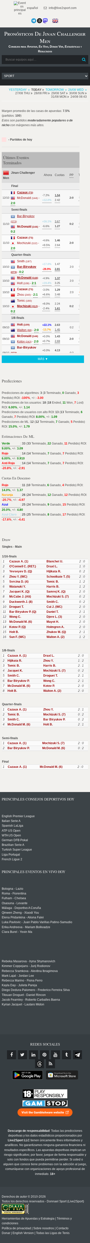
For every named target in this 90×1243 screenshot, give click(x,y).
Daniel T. (52, 612)
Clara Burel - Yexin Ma (17, 932)
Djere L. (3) (54, 617)
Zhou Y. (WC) (18, 576)
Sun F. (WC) (17, 637)
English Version (23, 1233)
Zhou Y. (48, 660)
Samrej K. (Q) (56, 591)
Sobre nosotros (43, 1228)
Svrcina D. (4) (18, 581)
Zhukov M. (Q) (56, 632)
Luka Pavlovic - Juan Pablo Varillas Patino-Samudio (37, 922)
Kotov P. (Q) (17, 627)
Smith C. (52, 602)
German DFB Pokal (15, 840)
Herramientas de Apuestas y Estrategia (28, 1218)
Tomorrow (55, 89)
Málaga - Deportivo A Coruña (21, 908)
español (32, 8)
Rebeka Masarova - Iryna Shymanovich (28, 961)
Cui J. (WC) (54, 607)
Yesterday (18, 89)
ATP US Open (11, 830)
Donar (6, 1233)
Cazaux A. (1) (18, 561)
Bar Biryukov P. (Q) (22, 612)
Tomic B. (52, 581)
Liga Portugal (11, 854)
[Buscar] (84, 59)
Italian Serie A (11, 821)
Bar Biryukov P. (19, 681)
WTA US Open (11, 835)
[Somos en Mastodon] (45, 20)
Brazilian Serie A (13, 845)
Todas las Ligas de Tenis (53, 1233)
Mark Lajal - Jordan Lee (18, 975)
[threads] (39, 1063)
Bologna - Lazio (12, 888)
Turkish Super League (17, 849)
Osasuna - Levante (15, 903)
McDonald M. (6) (20, 621)
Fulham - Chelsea (14, 898)
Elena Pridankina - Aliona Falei (23, 917)
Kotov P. (49, 686)
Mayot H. (52, 621)
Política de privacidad (16, 1228)
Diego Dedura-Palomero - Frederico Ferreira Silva (36, 990)
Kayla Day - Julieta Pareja (19, 985)
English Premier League (18, 816)
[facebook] (11, 1054)
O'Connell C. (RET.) (22, 566)
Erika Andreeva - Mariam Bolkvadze (26, 927)
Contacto (62, 1228)
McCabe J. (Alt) (20, 596)
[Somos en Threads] (39, 20)
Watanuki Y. (17, 586)
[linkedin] (33, 1054)
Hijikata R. (53, 571)
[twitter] (22, 1054)
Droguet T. (16, 607)
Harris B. (52, 586)
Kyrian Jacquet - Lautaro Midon (23, 1004)
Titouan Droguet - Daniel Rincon (24, 995)
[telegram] (77, 1054)
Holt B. (14, 632)
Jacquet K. (15, 670)
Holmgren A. (55, 627)
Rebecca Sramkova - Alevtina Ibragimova (30, 971)
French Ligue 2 (12, 859)
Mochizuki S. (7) (57, 596)
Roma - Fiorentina (14, 893)
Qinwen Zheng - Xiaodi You (20, 912)
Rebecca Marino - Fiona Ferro (22, 980)
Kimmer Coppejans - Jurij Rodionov (26, 966)
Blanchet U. (54, 561)
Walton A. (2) (55, 637)
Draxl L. (52, 566)
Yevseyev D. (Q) (20, 571)
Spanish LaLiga (12, 825)
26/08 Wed (76, 89)
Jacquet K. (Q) (19, 591)
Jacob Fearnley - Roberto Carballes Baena (31, 999)
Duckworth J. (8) (20, 602)
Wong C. (15, 617)
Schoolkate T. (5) (58, 576)
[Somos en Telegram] (33, 20)
